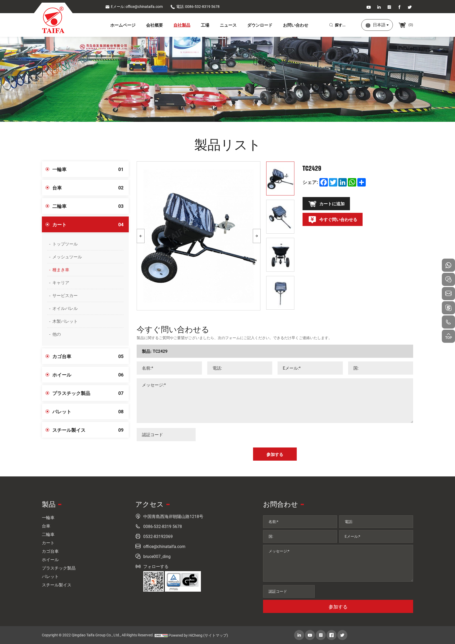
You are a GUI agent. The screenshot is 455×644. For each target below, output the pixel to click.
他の (56, 334)
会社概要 (154, 25)
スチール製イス (87, 430)
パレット (87, 411)
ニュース (228, 25)
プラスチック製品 (87, 393)
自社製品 (182, 25)
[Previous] (141, 236)
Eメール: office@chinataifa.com (137, 6)
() (410, 24)
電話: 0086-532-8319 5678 (198, 6)
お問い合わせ (295, 25)
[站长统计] (161, 635)
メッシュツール (67, 256)
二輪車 (87, 206)
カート (87, 224)
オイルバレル (65, 308)
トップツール (65, 243)
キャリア (60, 282)
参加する (338, 606)
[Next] (257, 236)
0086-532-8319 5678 (162, 526)
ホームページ (123, 25)
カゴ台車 (87, 356)
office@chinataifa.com (164, 546)
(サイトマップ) (215, 635)
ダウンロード (260, 25)
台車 (87, 187)
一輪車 (87, 169)
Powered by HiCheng (185, 635)
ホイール (87, 374)
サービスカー (65, 295)
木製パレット (65, 321)
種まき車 (60, 269)
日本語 (379, 24)
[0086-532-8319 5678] (448, 322)
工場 (205, 25)
